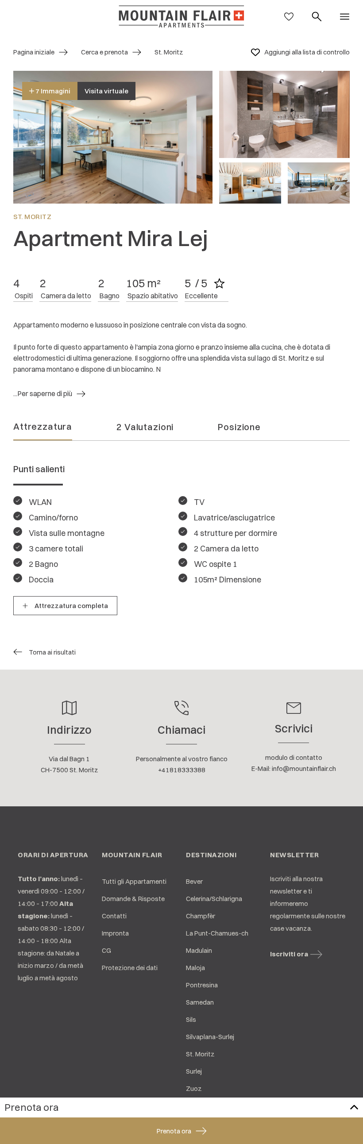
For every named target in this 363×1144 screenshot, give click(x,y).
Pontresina (202, 985)
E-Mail (260, 768)
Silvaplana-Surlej (210, 1036)
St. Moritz (200, 1054)
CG (106, 950)
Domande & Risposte (133, 898)
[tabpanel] (181, 532)
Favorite (255, 52)
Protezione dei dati (130, 967)
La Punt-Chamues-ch (217, 933)
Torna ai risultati (52, 652)
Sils (191, 1019)
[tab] (42, 428)
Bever (194, 881)
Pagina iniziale (33, 52)
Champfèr (200, 916)
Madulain (199, 950)
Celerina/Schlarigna (214, 898)
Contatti (114, 916)
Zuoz (194, 1088)
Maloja (195, 967)
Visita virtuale (106, 91)
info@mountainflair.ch (304, 768)
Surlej (194, 1071)
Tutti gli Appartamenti (134, 881)
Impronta (115, 933)
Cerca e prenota (104, 52)
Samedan (200, 1002)
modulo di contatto (293, 757)
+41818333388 (181, 770)
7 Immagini (52, 91)
